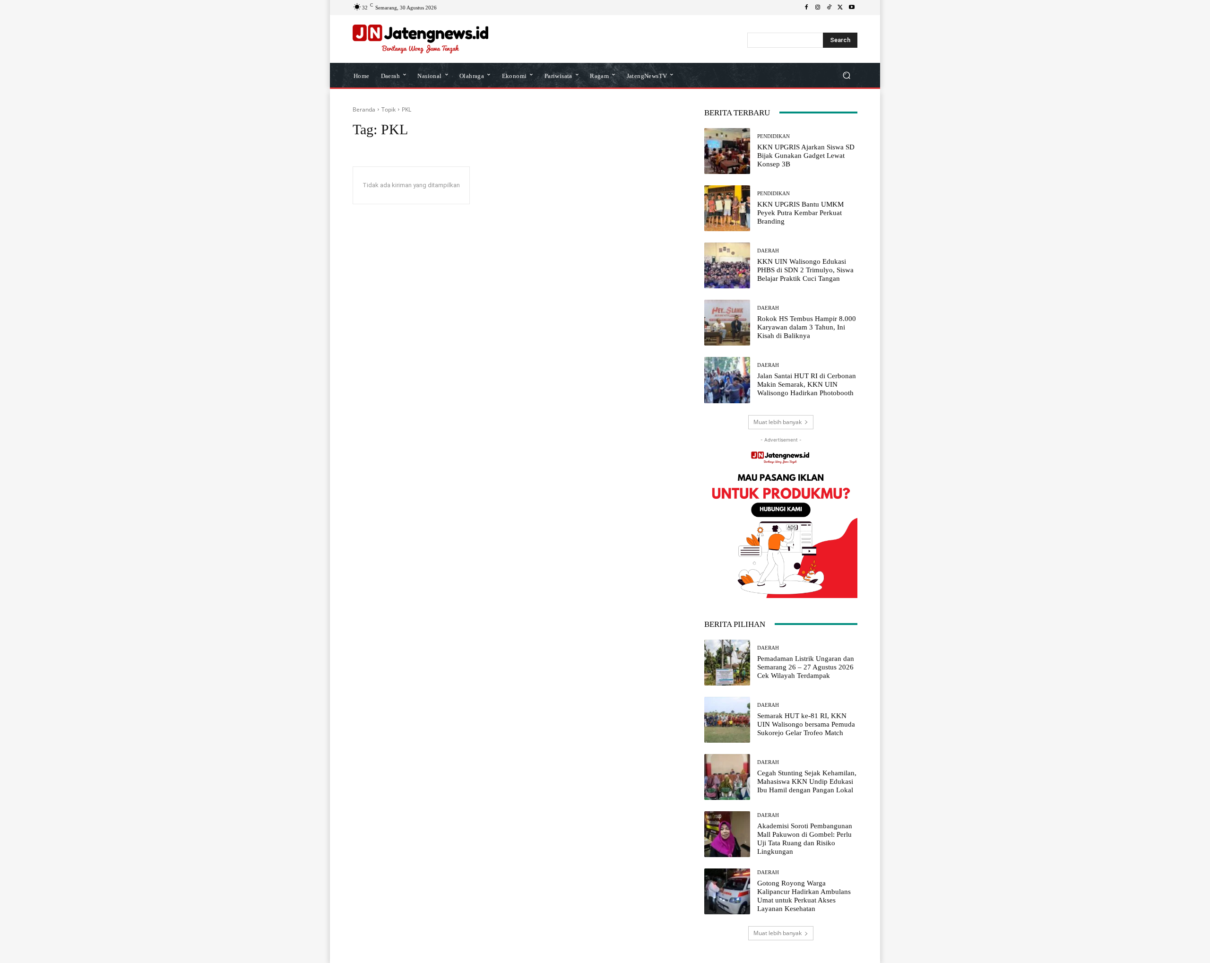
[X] (840, 7)
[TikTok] (829, 7)
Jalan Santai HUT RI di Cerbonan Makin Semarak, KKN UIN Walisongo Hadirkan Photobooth (806, 384)
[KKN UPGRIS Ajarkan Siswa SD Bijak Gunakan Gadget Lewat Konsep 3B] (727, 151)
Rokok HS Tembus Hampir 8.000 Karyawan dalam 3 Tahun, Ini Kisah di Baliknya (806, 327)
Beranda (364, 109)
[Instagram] (817, 7)
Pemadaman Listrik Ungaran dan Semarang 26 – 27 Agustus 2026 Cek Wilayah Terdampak (805, 667)
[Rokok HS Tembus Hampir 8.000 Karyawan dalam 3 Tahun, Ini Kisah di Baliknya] (727, 323)
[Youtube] (851, 7)
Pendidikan (773, 136)
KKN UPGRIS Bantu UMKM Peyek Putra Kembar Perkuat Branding (800, 212)
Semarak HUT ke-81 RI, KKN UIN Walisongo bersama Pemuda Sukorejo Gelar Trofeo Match (806, 724)
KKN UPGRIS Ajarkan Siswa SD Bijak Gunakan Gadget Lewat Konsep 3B (806, 155)
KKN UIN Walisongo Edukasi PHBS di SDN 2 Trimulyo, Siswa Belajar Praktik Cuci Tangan (805, 270)
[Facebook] (806, 7)
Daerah (768, 250)
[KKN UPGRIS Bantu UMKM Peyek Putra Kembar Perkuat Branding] (727, 208)
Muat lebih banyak (777, 422)
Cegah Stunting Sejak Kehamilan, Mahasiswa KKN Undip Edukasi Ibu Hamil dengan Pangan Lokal (806, 781)
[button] (846, 75)
